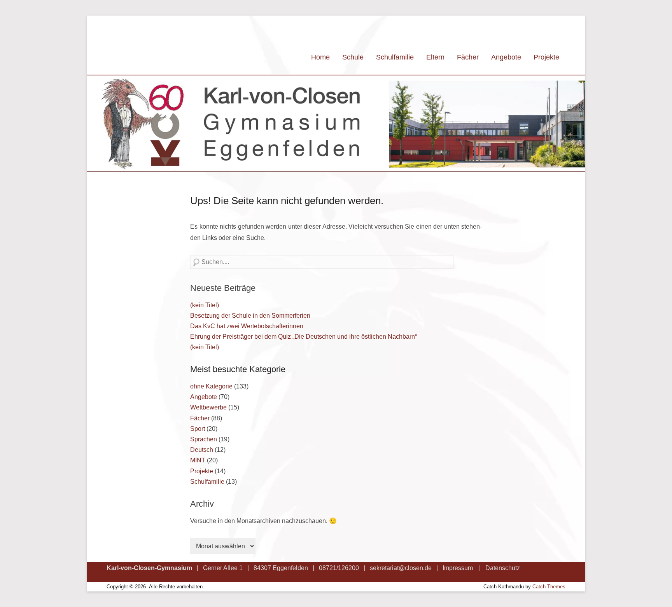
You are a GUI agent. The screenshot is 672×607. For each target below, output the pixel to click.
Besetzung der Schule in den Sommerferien (250, 315)
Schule (353, 57)
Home (320, 57)
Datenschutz (502, 568)
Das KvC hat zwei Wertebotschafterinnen (246, 326)
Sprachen (203, 439)
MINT (197, 460)
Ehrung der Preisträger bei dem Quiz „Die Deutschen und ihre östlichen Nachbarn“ (303, 336)
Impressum (458, 568)
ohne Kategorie (211, 386)
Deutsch (201, 449)
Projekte (546, 57)
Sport (197, 428)
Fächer (468, 57)
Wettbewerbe (208, 407)
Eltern (435, 57)
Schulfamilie (395, 57)
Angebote (506, 57)
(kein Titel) (204, 305)
